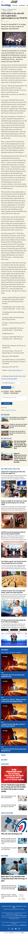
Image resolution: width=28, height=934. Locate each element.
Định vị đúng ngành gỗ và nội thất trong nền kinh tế (8, 796)
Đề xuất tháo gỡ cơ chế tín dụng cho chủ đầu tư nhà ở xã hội (18, 418)
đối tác (11, 391)
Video (2, 652)
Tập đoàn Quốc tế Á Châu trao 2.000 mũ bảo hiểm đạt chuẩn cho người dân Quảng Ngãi (9, 887)
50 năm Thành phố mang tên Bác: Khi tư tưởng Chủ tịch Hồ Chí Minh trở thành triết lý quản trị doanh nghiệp (13, 788)
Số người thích (13, 410)
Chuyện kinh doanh (11, 9)
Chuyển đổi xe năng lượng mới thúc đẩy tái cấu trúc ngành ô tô (13, 472)
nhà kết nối (6, 393)
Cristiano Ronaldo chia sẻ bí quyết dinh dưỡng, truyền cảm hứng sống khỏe (13, 591)
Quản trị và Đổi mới (7, 813)
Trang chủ (3, 9)
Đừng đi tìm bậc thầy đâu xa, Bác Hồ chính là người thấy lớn (13, 725)
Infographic (18, 652)
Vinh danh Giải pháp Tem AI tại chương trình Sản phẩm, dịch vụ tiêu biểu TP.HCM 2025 (20, 444)
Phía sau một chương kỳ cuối (11, 834)
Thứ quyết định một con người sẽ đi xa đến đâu (9, 848)
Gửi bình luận (7, 403)
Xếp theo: (3, 410)
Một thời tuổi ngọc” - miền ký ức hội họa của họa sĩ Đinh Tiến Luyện (9, 896)
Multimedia (4, 650)
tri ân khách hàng (14, 393)
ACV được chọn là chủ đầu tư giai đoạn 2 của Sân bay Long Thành (17, 433)
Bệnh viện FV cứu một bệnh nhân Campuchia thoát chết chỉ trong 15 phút (14, 879)
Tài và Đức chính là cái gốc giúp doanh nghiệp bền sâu (13, 749)
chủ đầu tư (6, 391)
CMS (11, 932)
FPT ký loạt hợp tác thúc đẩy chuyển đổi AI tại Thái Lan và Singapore (13, 621)
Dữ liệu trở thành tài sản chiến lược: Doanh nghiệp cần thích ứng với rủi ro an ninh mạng (14, 502)
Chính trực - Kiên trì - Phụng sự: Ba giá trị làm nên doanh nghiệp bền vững (13, 700)
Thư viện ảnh (12, 652)
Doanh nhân (22, 5)
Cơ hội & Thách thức (7, 10)
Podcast (6, 652)
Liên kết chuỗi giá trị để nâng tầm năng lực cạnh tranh (8, 805)
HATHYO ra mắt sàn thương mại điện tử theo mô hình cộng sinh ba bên (13, 533)
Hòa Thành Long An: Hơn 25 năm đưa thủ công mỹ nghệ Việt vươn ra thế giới (13, 562)
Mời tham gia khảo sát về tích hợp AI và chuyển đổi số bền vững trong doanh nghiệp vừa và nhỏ (8, 841)
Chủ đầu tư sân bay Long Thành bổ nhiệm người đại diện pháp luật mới (18, 426)
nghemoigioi (18, 391)
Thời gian (7, 410)
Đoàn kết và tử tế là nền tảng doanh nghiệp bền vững (12, 675)
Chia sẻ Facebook (6, 387)
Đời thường (4, 856)
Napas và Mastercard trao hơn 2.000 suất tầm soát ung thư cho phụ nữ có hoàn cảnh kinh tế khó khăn (20, 458)
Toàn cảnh (15, 5)
